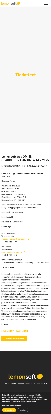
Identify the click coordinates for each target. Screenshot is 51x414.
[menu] (46, 3)
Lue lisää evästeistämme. (11, 406)
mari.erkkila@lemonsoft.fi (13, 252)
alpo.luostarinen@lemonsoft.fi (15, 239)
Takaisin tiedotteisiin (14, 338)
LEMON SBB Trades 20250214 (14, 331)
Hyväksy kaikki (9, 410)
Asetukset (23, 410)
